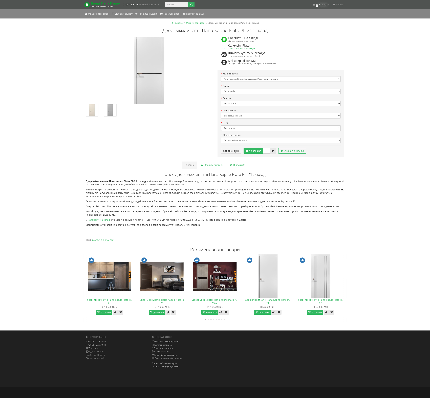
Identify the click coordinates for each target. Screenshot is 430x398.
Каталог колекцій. (163, 344)
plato (106, 240)
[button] (321, 4)
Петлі (225, 122)
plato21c (97, 240)
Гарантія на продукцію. (165, 354)
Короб (226, 86)
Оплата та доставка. (163, 348)
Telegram (93, 348)
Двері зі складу (124, 13)
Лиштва (227, 98)
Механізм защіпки (232, 135)
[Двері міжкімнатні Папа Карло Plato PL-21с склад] (149, 70)
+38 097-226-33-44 (97, 344)
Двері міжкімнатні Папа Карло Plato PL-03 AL (215, 301)
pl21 (112, 240)
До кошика (254, 150)
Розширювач (229, 110)
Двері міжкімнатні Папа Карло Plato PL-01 (109, 301)
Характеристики (213, 165)
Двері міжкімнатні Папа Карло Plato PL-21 (268, 301)
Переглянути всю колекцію (241, 48)
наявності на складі (99, 219)
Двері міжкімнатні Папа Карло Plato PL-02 (162, 301)
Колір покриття (230, 73)
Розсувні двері (171, 13)
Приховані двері (148, 13)
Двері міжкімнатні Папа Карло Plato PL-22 (320, 301)
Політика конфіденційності (165, 366)
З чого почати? (161, 351)
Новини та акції (195, 13)
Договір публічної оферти (164, 363)
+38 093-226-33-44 (97, 341)
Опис (191, 165)
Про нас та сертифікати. (167, 341)
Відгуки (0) (239, 165)
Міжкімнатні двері (98, 13)
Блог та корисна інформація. (168, 358)
